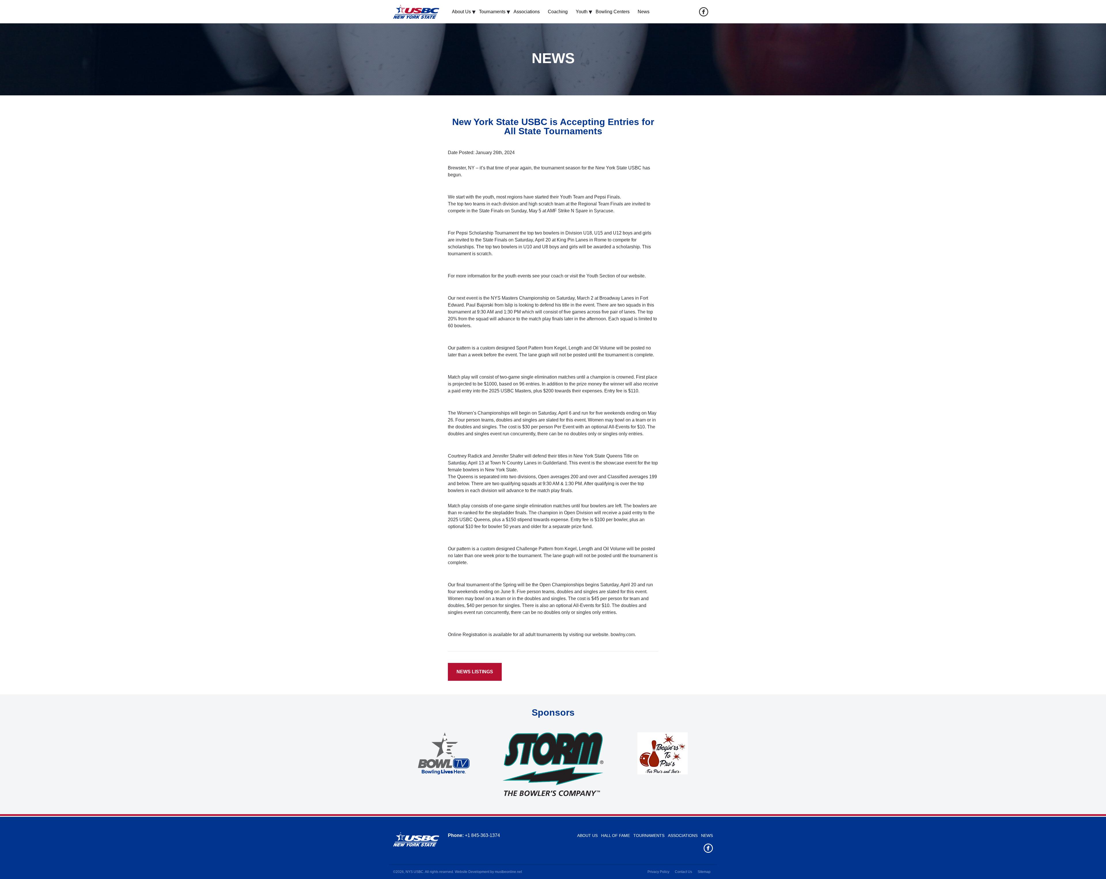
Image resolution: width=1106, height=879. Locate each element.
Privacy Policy (658, 872)
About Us (461, 11)
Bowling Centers (613, 11)
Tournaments (492, 11)
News (643, 11)
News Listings (475, 671)
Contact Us (683, 872)
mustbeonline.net (508, 872)
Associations (527, 11)
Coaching (558, 11)
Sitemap (704, 872)
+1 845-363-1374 (482, 835)
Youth (582, 11)
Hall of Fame (615, 835)
